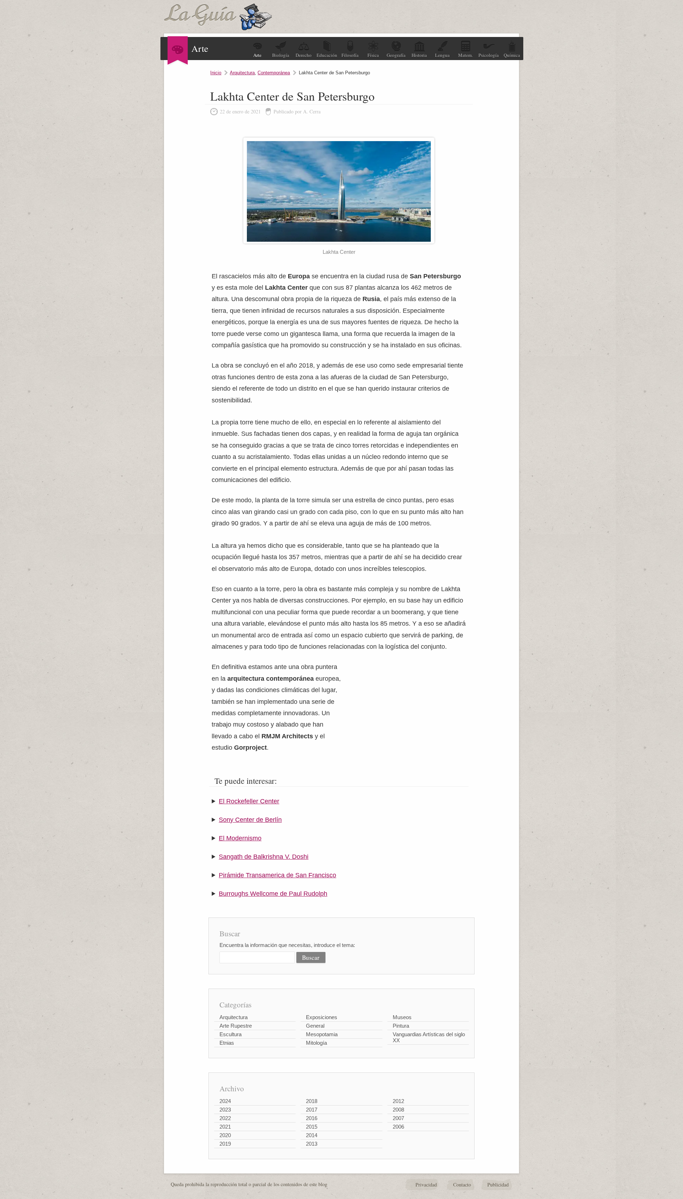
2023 (225, 1110)
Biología (280, 55)
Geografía (396, 55)
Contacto (462, 1184)
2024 (225, 1101)
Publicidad (498, 1184)
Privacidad (426, 1184)
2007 (398, 1118)
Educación (327, 55)
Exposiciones (321, 1017)
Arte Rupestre (235, 1026)
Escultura (230, 1034)
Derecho (304, 55)
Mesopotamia (322, 1034)
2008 (398, 1110)
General (315, 1026)
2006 (398, 1127)
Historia (419, 55)
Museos (402, 1017)
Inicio (215, 72)
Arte (257, 55)
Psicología (488, 55)
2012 (398, 1101)
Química (512, 55)
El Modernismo (240, 838)
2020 (225, 1135)
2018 (311, 1101)
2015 (311, 1127)
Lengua (442, 55)
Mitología (316, 1043)
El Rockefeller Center (249, 801)
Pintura (401, 1026)
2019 (225, 1144)
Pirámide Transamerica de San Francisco (277, 875)
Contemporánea (274, 72)
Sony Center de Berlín (250, 819)
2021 (225, 1127)
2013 (311, 1144)
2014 (311, 1135)
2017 (311, 1110)
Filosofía (350, 55)
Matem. (465, 55)
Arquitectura (242, 72)
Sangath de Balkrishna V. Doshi (263, 856)
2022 (225, 1118)
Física (373, 55)
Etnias (226, 1043)
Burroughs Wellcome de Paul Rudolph (273, 893)
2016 (311, 1118)
